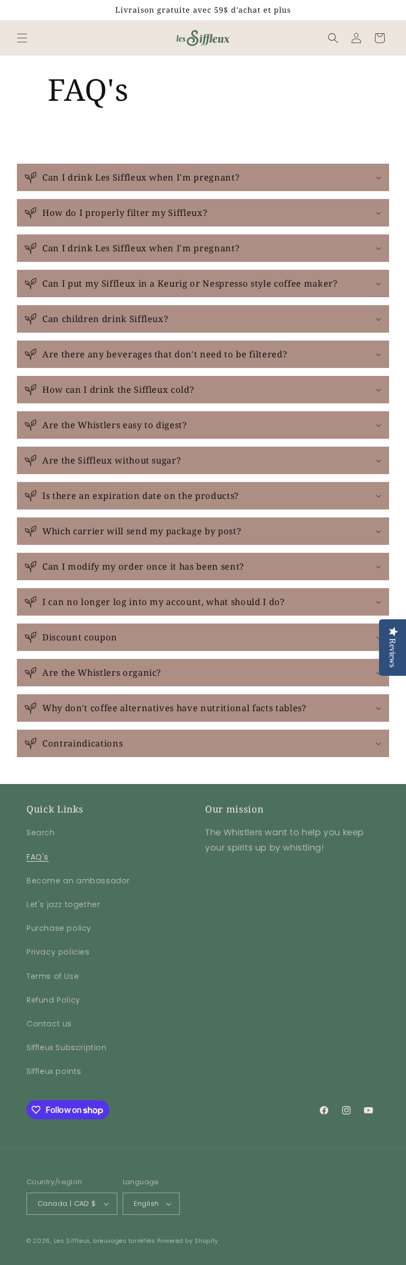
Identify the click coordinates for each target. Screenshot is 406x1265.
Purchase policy (58, 928)
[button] (22, 38)
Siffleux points (53, 1071)
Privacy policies (58, 952)
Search (40, 832)
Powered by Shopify (187, 1240)
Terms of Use (52, 976)
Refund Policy (53, 1000)
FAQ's (37, 857)
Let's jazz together (63, 904)
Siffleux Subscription (66, 1047)
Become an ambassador (78, 880)
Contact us (49, 1023)
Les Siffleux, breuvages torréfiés (104, 1240)
